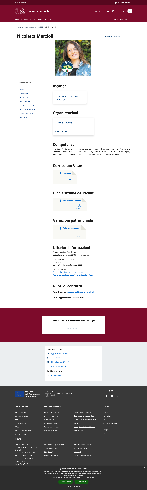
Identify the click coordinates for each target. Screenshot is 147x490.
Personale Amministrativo (23, 430)
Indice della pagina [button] (25, 83)
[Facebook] (102, 11)
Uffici (16, 419)
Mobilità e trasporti (50, 430)
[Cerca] (130, 11)
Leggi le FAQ (48, 452)
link (93, 477)
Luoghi (106, 429)
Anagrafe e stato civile (52, 412)
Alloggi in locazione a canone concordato (68, 272)
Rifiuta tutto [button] (81, 482)
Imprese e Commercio (51, 423)
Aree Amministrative (22, 416)
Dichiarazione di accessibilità (83, 455)
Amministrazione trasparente (84, 444)
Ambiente (77, 423)
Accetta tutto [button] (66, 482)
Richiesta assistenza (51, 455)
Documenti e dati (20, 434)
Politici (40, 27)
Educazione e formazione (82, 412)
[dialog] (73, 478)
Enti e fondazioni (20, 423)
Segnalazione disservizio (52, 448)
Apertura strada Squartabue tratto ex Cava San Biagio (73, 275)
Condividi (107, 36)
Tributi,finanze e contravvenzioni (85, 419)
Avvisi (106, 419)
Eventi (106, 433)
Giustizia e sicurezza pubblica (84, 416)
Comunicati (107, 416)
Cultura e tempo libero (52, 416)
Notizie (106, 412)
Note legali (77, 452)
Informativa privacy (80, 448)
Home (19, 27)
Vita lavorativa (49, 419)
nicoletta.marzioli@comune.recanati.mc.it (80, 292)
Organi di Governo (21, 412)
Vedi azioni (117, 36)
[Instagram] (112, 11)
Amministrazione (30, 27)
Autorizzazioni (79, 430)
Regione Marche (20, 2)
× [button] (145, 468)
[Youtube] (107, 11)
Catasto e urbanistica (51, 427)
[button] (73, 486)
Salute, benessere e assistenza (84, 427)
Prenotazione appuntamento (54, 444)
